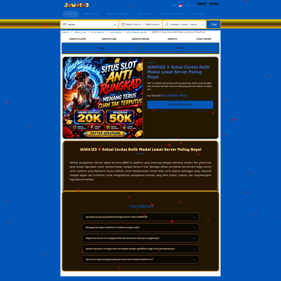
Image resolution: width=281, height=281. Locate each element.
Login (213, 5)
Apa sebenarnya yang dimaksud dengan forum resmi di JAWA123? (117, 217)
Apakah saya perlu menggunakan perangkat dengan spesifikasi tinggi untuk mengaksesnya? (130, 248)
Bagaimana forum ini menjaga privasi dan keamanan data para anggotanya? (122, 238)
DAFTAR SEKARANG (180, 104)
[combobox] (89, 24)
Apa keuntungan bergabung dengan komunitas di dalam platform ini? (119, 259)
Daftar (202, 5)
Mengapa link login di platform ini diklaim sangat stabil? (112, 227)
